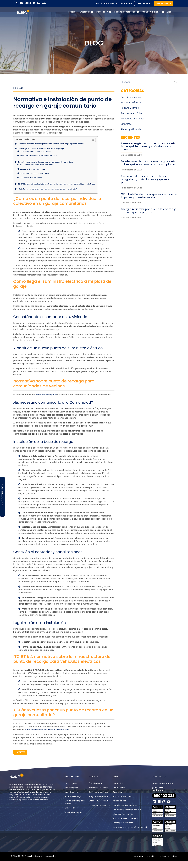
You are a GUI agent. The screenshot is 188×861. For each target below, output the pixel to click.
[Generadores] (117, 3)
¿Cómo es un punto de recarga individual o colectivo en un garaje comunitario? (51, 143)
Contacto (41, 3)
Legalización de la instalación (31, 178)
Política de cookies (121, 801)
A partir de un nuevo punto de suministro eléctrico (38, 155)
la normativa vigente (46, 394)
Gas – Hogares (71, 787)
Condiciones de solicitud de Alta (127, 809)
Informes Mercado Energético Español (130, 827)
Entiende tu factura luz (99, 801)
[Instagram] (164, 801)
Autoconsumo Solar (131, 113)
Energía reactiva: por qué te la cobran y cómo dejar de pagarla (148, 210)
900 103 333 (25, 3)
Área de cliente (95, 783)
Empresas (85, 11)
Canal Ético (118, 783)
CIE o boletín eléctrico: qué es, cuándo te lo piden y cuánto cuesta (148, 195)
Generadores (126, 3)
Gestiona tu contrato (98, 792)
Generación (102, 11)
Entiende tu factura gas (99, 805)
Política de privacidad (122, 796)
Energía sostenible (131, 97)
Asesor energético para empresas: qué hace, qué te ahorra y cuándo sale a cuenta (148, 146)
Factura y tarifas (130, 107)
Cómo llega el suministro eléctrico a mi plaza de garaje (41, 148)
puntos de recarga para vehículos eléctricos (47, 729)
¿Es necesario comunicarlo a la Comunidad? (36, 165)
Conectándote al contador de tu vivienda (35, 151)
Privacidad (151, 856)
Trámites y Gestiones (98, 787)
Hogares (72, 11)
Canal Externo (119, 787)
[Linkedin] (154, 801)
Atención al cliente (151, 11)
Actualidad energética (132, 118)
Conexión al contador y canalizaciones (34, 173)
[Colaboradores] (97, 3)
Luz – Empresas (72, 792)
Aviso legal (117, 792)
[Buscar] (175, 82)
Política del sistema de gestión (126, 818)
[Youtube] (168, 801)
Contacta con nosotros (162, 783)
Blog (169, 11)
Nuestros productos (73, 812)
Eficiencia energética (124, 11)
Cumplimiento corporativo (125, 805)
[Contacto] (34, 3)
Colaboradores (107, 3)
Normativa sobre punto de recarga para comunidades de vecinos (45, 162)
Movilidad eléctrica (131, 102)
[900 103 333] (17, 3)
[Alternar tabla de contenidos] (92, 140)
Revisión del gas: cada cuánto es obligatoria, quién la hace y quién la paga (145, 179)
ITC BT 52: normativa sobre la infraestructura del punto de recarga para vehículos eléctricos (56, 184)
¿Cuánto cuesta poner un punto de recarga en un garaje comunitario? (47, 189)
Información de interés (123, 814)
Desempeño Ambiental (123, 823)
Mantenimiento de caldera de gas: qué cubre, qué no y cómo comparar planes (148, 162)
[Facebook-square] (159, 801)
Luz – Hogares (71, 783)
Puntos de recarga (73, 796)
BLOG (94, 43)
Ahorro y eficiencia (131, 129)
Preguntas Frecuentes (99, 796)
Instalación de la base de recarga (32, 169)
